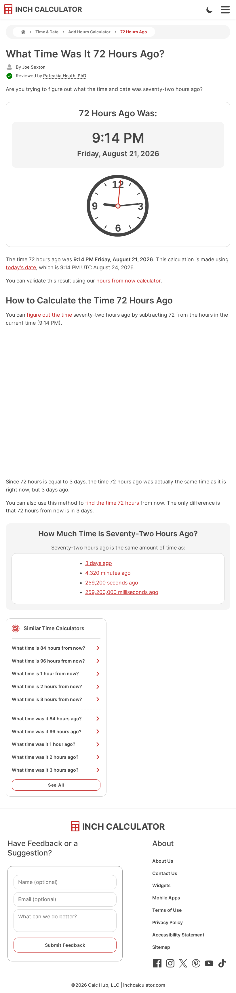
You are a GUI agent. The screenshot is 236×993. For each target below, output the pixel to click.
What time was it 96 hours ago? (46, 731)
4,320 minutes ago (108, 573)
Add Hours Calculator (89, 31)
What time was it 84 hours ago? (47, 718)
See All (56, 785)
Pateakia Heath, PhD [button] (64, 75)
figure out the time (49, 315)
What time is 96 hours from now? (48, 661)
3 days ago (98, 563)
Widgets (161, 885)
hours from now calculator (128, 281)
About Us (162, 861)
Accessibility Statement (178, 935)
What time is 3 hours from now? (47, 699)
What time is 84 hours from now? (48, 648)
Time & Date (46, 31)
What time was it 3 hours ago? (45, 770)
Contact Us (164, 873)
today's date (21, 267)
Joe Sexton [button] (33, 67)
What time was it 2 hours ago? (45, 757)
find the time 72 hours (112, 503)
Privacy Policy (167, 922)
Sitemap (161, 947)
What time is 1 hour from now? (45, 673)
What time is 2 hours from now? (47, 686)
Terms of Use (167, 910)
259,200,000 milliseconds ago (121, 592)
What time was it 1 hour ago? (43, 744)
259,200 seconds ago (111, 583)
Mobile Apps (166, 898)
